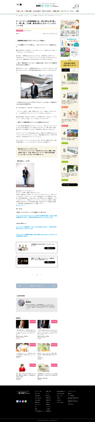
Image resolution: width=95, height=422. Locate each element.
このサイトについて (72, 391)
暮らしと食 (65, 107)
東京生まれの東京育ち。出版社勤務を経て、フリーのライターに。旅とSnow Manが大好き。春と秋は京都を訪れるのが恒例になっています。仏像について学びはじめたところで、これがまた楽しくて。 (40, 306)
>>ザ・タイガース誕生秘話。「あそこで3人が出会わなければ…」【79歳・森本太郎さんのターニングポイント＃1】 (36, 227)
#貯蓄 (44, 378)
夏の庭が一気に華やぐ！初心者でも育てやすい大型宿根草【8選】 (69, 139)
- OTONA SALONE (60, 393)
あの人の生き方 (21, 15)
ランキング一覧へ (66, 184)
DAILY (65, 70)
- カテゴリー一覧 (38, 391)
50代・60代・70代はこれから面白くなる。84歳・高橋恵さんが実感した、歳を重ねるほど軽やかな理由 (26, 375)
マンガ (77, 4)
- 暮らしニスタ (60, 395)
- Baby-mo (59, 400)
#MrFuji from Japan (19, 336)
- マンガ (47, 393)
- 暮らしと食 (37, 393)
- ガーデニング (37, 404)
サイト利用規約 (71, 395)
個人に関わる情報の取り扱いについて (73, 398)
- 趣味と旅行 (37, 402)
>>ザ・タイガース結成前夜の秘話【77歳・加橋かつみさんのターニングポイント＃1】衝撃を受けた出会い (36, 235)
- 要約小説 (48, 395)
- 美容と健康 (37, 395)
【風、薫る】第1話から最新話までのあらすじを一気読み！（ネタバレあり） (69, 121)
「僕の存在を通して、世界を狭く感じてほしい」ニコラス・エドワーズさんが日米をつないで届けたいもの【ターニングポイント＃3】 (26, 332)
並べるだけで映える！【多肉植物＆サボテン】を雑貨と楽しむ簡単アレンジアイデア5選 (69, 157)
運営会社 (69, 393)
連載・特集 (77, 6)
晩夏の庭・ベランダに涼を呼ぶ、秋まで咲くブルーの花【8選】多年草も (69, 83)
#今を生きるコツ (19, 356)
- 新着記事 (48, 404)
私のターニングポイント (37, 285)
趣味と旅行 (65, 125)
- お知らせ (48, 402)
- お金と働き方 (37, 400)
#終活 (46, 378)
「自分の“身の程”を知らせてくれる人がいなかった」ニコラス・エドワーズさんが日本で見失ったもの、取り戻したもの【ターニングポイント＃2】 (47, 332)
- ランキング (48, 406)
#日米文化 (26, 336)
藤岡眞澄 (28, 302)
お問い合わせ (70, 404)
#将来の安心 (40, 378)
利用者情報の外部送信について (73, 401)
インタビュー (26, 15)
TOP (16, 15)
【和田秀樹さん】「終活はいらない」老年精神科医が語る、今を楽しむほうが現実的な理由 (47, 375)
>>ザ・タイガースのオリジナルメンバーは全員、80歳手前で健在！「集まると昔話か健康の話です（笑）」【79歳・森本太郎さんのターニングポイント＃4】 (36, 216)
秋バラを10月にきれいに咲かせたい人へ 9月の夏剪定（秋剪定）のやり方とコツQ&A (70, 175)
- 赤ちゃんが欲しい (60, 402)
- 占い (36, 406)
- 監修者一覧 (48, 400)
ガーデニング (64, 88)
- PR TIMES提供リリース (40, 411)
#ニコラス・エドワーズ (20, 337)
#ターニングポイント (27, 30)
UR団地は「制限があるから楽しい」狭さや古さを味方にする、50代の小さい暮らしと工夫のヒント (70, 102)
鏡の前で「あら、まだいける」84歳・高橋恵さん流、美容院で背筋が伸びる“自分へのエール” (47, 355)
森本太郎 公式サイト (21, 205)
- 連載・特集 (48, 391)
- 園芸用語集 (48, 411)
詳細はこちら (49, 248)
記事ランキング (76, 7)
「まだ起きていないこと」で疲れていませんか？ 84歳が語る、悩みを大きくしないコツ (26, 354)
